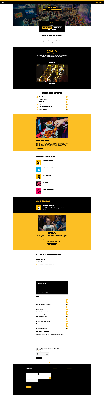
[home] (49, 2)
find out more (52, 83)
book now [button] (98, 2)
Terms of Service (69, 371)
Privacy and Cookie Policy (70, 370)
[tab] (52, 60)
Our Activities (55, 369)
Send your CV (69, 369)
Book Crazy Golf (47, 27)
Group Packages (55, 370)
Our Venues (55, 368)
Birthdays (54, 371)
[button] (101, 3)
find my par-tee (52, 244)
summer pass (57, 27)
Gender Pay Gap (69, 368)
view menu (40, 148)
